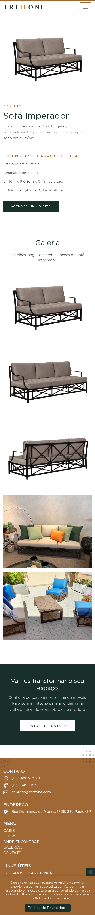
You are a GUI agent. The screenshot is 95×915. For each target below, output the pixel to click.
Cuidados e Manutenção (29, 873)
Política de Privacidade (47, 908)
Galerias (13, 847)
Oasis (9, 831)
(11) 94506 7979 (25, 778)
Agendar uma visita (31, 206)
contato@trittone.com (30, 792)
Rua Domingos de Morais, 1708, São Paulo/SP (50, 811)
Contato (12, 853)
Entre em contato (47, 725)
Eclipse (11, 836)
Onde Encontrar (21, 842)
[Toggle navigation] (85, 6)
